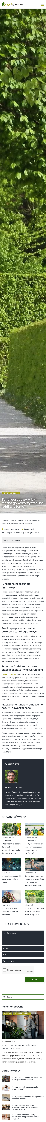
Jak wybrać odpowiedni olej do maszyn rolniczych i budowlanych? (27, 1078)
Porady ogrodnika (11, 493)
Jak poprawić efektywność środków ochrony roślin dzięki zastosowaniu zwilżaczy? (34, 846)
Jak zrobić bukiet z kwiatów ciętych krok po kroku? (10, 911)
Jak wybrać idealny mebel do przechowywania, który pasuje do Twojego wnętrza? (25, 1107)
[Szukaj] (4, 997)
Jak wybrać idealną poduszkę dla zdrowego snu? (25, 1088)
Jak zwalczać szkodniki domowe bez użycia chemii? (11, 879)
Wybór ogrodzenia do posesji (14, 1045)
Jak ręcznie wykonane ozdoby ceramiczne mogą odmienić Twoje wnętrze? (25, 1117)
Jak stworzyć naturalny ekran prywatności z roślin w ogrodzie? (34, 911)
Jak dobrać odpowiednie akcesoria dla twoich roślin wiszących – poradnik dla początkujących (11, 846)
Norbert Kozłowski (11, 529)
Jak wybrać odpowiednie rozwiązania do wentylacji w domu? (28, 1098)
